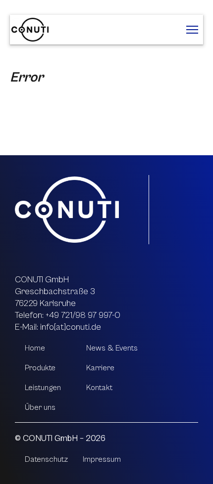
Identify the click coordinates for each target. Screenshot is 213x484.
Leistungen (43, 387)
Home (35, 348)
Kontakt (99, 387)
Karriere (100, 367)
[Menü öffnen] (192, 30)
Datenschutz (46, 459)
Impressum (102, 459)
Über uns (40, 407)
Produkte (40, 367)
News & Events (112, 348)
